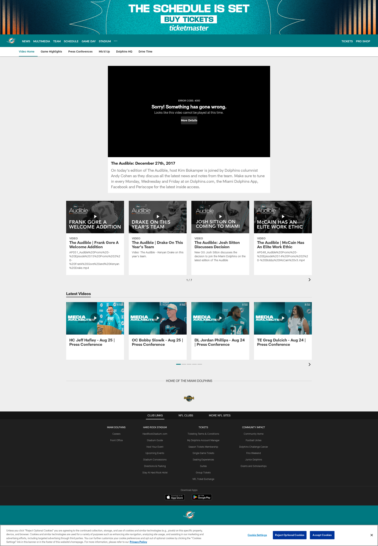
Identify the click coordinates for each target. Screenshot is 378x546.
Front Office (116, 440)
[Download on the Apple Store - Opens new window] (175, 497)
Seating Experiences (203, 459)
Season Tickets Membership (203, 446)
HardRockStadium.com (155, 433)
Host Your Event (154, 446)
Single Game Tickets (203, 453)
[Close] (371, 535)
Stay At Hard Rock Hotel (155, 472)
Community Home (253, 433)
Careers (116, 433)
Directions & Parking (155, 466)
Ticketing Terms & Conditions (203, 433)
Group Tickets (203, 472)
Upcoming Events (154, 453)
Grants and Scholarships (254, 466)
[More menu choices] (115, 40)
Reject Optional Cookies (289, 535)
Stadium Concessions (155, 459)
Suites (203, 466)
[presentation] (310, 280)
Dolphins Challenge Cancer (253, 446)
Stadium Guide (155, 440)
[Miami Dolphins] (189, 515)
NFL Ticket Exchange (203, 479)
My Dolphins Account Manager (203, 440)
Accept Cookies (322, 535)
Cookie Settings (257, 535)
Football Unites (253, 440)
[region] (189, 535)
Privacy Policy (138, 541)
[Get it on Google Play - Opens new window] (202, 499)
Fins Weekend (253, 453)
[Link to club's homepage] (11, 40)
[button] (189, 120)
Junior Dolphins (253, 459)
